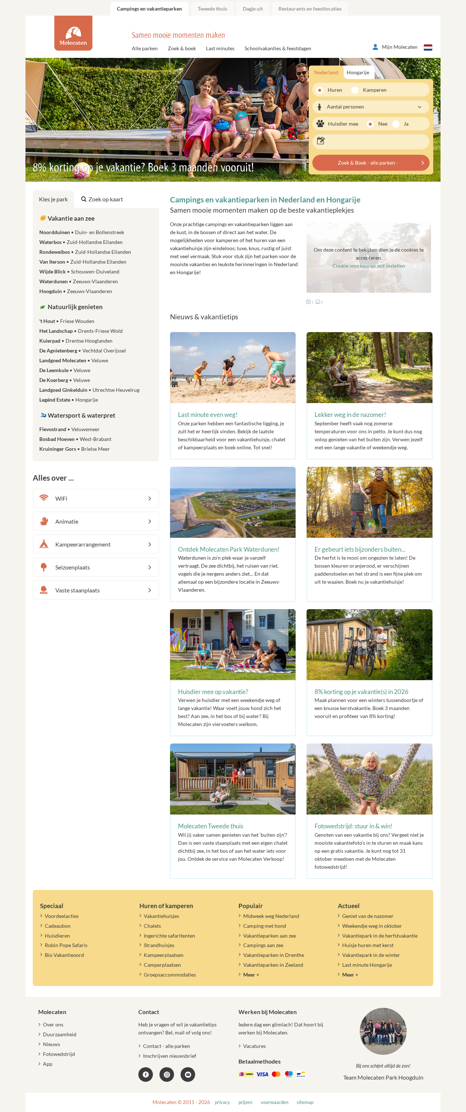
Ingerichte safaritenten (169, 935)
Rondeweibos (85, 252)
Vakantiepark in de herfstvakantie (380, 935)
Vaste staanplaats (77, 590)
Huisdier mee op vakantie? (213, 691)
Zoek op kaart (105, 199)
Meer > (251, 974)
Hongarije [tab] (358, 72)
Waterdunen (78, 281)
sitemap (305, 1102)
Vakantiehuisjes (161, 916)
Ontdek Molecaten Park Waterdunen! (229, 549)
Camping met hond (264, 926)
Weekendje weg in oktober (372, 926)
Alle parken (145, 48)
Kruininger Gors (74, 449)
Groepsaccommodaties (170, 974)
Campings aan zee (263, 945)
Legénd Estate (68, 400)
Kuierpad (75, 341)
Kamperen (372, 90)
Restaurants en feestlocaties (310, 8)
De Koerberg (64, 380)
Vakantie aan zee (71, 218)
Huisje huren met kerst (368, 945)
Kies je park (53, 199)
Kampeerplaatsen (163, 955)
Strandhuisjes (159, 945)
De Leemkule (64, 370)
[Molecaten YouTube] (188, 1074)
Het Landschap (81, 331)
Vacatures (254, 1046)
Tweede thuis (212, 8)
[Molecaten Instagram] (166, 1074)
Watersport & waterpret (81, 415)
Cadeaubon (58, 926)
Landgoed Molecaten (73, 360)
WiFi (61, 498)
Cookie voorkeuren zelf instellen (368, 266)
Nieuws (51, 1044)
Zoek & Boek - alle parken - (368, 162)
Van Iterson (82, 262)
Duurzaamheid (59, 1034)
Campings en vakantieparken (149, 8)
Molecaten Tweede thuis (210, 826)
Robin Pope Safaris (66, 945)
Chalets (152, 926)
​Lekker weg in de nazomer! (350, 414)
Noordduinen (81, 232)
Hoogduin (75, 291)
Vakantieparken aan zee (269, 935)
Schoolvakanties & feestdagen (278, 48)
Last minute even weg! (208, 414)
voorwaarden (274, 1102)
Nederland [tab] (326, 72)
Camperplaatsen (162, 965)
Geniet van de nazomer (368, 916)
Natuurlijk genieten (75, 307)
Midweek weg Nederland (271, 916)
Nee (382, 124)
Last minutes (220, 48)
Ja (406, 124)
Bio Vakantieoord (64, 955)
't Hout (66, 321)
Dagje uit (253, 8)
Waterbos (81, 242)
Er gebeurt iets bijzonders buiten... (360, 549)
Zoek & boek (182, 48)
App (47, 1064)
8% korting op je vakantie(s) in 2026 (361, 691)
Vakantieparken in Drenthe (273, 955)
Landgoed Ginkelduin (89, 390)
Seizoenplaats (72, 567)
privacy (222, 1102)
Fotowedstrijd (59, 1054)
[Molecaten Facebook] (145, 1074)
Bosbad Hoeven (75, 439)
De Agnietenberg (82, 350)
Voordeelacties (62, 916)
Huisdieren (57, 935)
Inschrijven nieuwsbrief (169, 1056)
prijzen (245, 1102)
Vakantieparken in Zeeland (273, 965)
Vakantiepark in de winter (371, 955)
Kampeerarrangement (83, 544)
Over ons (53, 1024)
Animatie (66, 521)
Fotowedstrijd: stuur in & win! (353, 826)
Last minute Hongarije (367, 965)
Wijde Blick (79, 271)
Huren (335, 90)
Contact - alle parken (166, 1046)
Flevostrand (69, 429)
